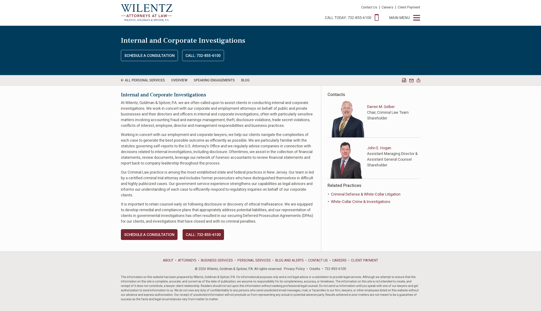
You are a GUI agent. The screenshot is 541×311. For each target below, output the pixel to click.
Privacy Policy (294, 269)
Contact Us (369, 7)
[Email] (411, 81)
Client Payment (409, 7)
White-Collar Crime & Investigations (360, 201)
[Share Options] (418, 81)
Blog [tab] (245, 80)
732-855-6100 (335, 269)
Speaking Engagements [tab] (214, 80)
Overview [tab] (179, 80)
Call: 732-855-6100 (203, 55)
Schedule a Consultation (149, 55)
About (168, 260)
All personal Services (145, 80)
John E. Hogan (379, 148)
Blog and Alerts (289, 260)
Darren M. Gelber (381, 106)
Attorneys (187, 260)
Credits (314, 269)
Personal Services (254, 260)
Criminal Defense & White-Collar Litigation (365, 194)
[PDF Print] (404, 81)
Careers (387, 7)
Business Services (217, 260)
